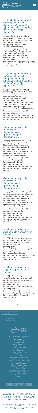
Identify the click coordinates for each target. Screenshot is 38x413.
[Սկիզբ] (11, 5)
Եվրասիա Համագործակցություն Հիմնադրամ (25, 405)
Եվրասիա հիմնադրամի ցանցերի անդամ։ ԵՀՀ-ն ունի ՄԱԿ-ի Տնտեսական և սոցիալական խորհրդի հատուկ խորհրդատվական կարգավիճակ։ (19, 397)
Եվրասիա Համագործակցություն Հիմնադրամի (16, 394)
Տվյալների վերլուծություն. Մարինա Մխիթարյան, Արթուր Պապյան (18, 232)
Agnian (12, 407)
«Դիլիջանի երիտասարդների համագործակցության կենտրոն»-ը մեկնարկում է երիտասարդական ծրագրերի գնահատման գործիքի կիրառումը (17, 26)
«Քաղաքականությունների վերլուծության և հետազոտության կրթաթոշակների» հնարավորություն (16, 132)
